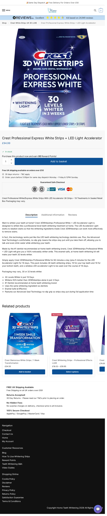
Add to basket (58, 161)
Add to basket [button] (25, 372)
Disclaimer (7, 482)
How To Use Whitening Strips (16, 456)
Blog (4, 453)
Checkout (6, 430)
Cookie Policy (8, 479)
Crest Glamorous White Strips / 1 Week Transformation (22, 361)
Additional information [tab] (52, 214)
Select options (72, 372)
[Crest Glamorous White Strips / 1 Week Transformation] (25, 334)
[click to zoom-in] (52, 78)
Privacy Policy (8, 490)
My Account (8, 441)
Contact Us (7, 434)
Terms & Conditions (11, 501)
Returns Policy (8, 494)
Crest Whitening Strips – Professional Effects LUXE (72, 361)
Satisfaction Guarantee (13, 497)
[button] (100, 10)
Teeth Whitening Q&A (12, 464)
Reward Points (9, 460)
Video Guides (8, 467)
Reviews (6, 486)
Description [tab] (31, 214)
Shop (4, 23)
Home (5, 438)
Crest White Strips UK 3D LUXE (23, 23)
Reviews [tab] (72, 214)
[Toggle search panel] (95, 10)
